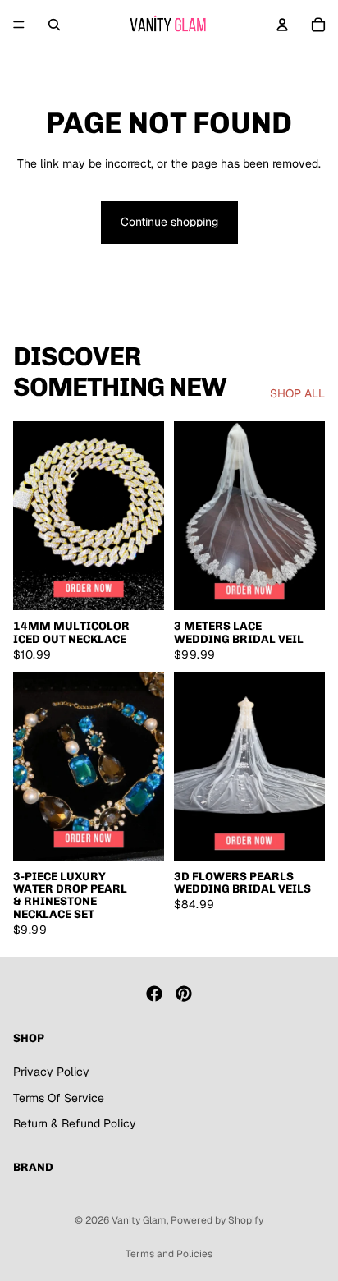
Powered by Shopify (217, 1220)
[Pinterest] (184, 993)
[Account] (282, 25)
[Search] (54, 25)
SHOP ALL (297, 393)
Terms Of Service (58, 1097)
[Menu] (19, 25)
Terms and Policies (169, 1253)
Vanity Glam (139, 1220)
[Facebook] (154, 993)
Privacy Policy (51, 1071)
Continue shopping (169, 221)
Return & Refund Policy (74, 1123)
